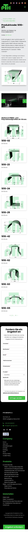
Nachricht (5, 377)
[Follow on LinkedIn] (4, 429)
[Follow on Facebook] (7, 429)
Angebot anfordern (14, 527)
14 (15, 315)
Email (4, 355)
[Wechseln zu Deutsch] (19, 3)
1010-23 (5, 164)
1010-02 (5, 140)
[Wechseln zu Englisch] (13, 3)
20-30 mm (9, 35)
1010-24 (5, 188)
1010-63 (5, 284)
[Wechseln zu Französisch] (16, 3)
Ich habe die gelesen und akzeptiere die (14, 392)
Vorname (5, 343)
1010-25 (5, 212)
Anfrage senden (16, 398)
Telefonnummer (7, 360)
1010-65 (5, 308)
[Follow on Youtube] (10, 429)
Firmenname (6, 366)
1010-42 (5, 236)
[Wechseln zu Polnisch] (22, 3)
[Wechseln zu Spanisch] (25, 3)
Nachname (6, 349)
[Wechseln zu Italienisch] (10, 3)
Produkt (5, 372)
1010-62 (5, 260)
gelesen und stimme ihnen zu (11, 393)
